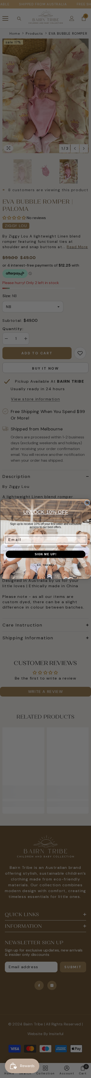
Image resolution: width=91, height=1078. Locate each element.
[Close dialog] (87, 503)
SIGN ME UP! (45, 554)
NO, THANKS (45, 565)
